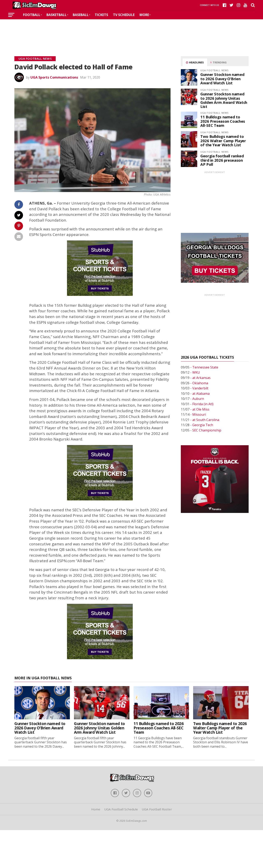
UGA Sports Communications (54, 77)
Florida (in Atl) (202, 404)
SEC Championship (206, 430)
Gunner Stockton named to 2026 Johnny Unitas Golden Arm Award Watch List (223, 100)
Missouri (199, 414)
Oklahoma (200, 383)
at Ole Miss (200, 409)
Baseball (81, 15)
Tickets (101, 15)
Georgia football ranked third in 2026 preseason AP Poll (222, 160)
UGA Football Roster (157, 809)
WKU (196, 372)
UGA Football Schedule (121, 809)
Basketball (56, 15)
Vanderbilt (200, 388)
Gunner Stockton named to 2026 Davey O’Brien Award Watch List (222, 78)
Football (31, 15)
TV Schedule (124, 15)
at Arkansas (201, 377)
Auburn (198, 398)
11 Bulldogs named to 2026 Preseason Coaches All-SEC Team (222, 121)
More (144, 15)
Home (95, 809)
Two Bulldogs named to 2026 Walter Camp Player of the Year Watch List (223, 140)
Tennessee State (205, 367)
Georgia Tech (202, 425)
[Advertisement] (131, 31)
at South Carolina (205, 420)
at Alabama (201, 393)
